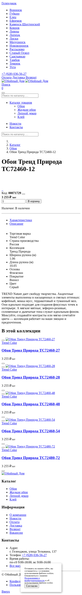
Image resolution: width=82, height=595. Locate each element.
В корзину (34, 201)
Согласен (31, 585)
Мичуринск (17, 42)
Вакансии (16, 532)
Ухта (13, 67)
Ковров (15, 28)
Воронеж (16, 10)
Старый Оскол (19, 53)
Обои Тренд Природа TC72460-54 (31, 431)
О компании (18, 515)
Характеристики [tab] (21, 220)
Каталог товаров (21, 102)
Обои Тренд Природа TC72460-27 (31, 350)
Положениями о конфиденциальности (34, 579)
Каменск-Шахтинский (25, 24)
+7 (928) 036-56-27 (14, 74)
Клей (21, 117)
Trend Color (9, 342)
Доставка (18, 77)
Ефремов (16, 20)
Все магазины (19, 565)
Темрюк (15, 63)
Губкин (15, 13)
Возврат (31, 77)
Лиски (14, 38)
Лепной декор (27, 113)
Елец (13, 17)
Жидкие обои (27, 109)
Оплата (7, 77)
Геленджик (9, 3)
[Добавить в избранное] (23, 194)
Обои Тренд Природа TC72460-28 (31, 377)
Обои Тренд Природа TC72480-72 (31, 458)
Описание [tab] (16, 223)
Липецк (15, 35)
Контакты (16, 127)
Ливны (14, 31)
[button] (6, 84)
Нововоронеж (19, 45)
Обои (21, 106)
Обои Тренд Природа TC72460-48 (31, 404)
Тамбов (15, 60)
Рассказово (17, 49)
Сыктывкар (17, 56)
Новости (15, 123)
